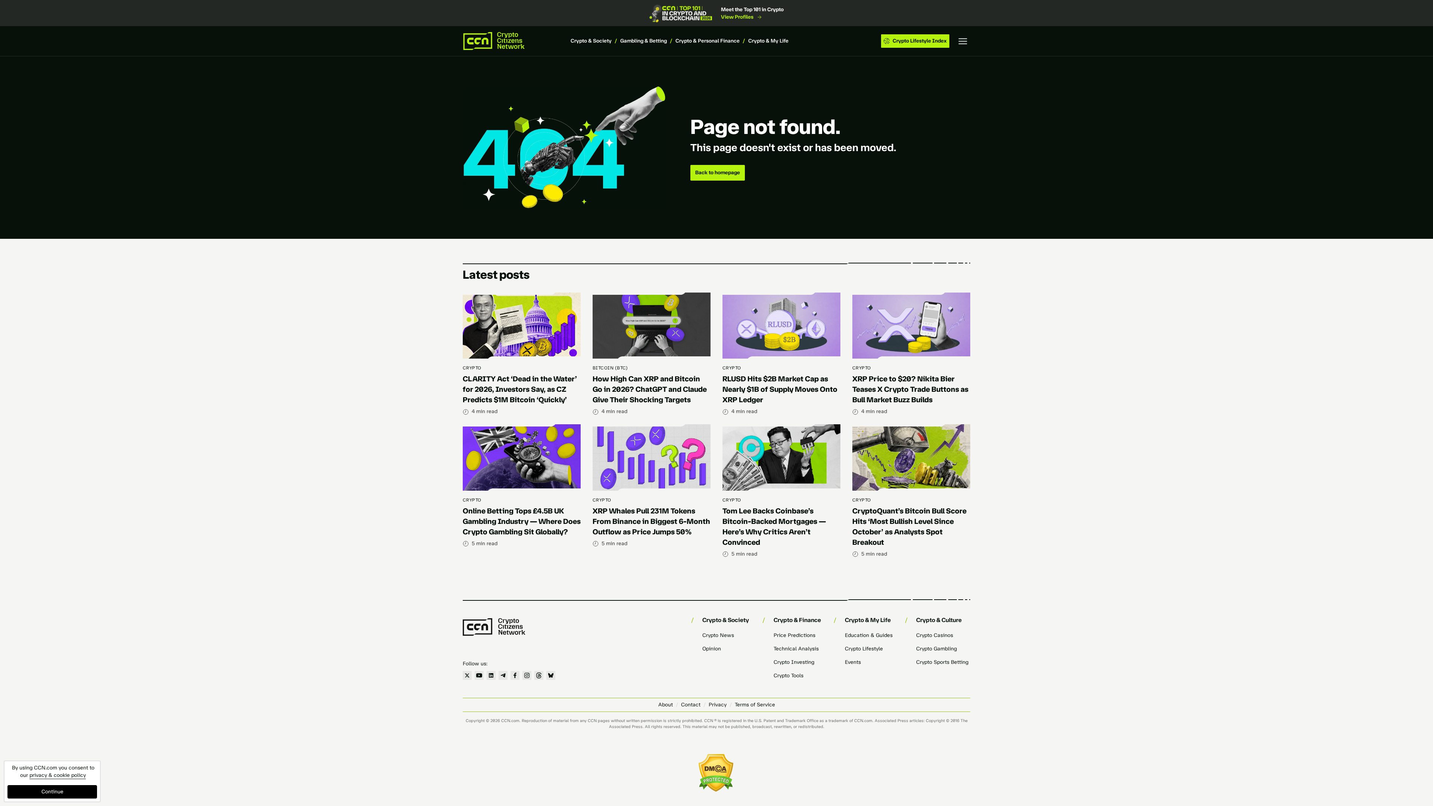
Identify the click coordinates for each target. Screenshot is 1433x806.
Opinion (711, 649)
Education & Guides (869, 635)
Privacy (718, 705)
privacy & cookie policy (57, 775)
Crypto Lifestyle (864, 649)
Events (853, 662)
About (665, 705)
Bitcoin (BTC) (610, 368)
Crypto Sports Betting (942, 662)
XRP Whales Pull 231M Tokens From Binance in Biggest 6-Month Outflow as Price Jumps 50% (651, 521)
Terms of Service (755, 705)
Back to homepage (717, 172)
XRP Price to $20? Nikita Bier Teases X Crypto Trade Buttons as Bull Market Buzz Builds (910, 389)
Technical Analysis (796, 649)
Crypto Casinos (934, 635)
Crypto (472, 368)
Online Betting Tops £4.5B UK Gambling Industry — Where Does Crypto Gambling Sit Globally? (522, 521)
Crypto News (718, 635)
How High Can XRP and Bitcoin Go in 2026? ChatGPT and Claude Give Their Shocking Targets (650, 389)
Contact (690, 705)
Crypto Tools (788, 675)
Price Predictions (794, 635)
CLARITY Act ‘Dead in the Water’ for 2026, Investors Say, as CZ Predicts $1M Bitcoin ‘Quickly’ (520, 389)
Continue (52, 791)
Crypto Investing (794, 662)
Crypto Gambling (936, 649)
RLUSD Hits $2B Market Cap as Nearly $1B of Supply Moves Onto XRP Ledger (779, 389)
